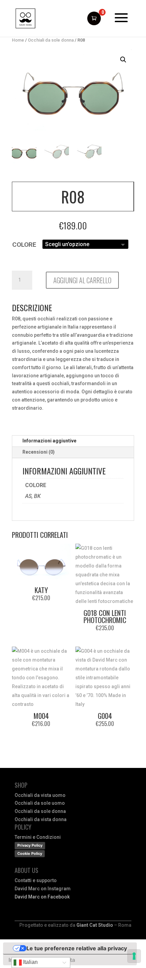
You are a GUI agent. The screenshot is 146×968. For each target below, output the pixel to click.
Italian (30, 962)
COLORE (24, 244)
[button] (123, 60)
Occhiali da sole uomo (40, 803)
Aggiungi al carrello (82, 280)
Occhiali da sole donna (51, 40)
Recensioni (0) (38, 452)
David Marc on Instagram (43, 888)
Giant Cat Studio (94, 925)
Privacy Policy (29, 845)
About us (26, 870)
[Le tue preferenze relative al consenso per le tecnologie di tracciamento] (134, 956)
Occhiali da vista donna (41, 819)
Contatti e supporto (36, 880)
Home (18, 40)
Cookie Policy (29, 853)
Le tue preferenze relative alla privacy (76, 948)
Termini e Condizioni (38, 837)
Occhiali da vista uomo (40, 795)
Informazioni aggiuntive (49, 440)
